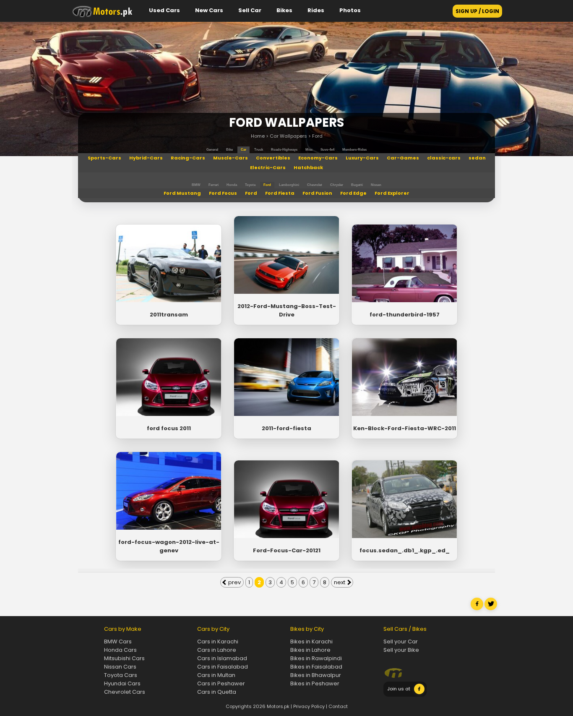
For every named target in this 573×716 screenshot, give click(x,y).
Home (258, 136)
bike (229, 150)
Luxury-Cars (362, 157)
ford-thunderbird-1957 (405, 315)
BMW (196, 185)
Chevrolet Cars (124, 692)
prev (234, 582)
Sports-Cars (104, 157)
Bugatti (357, 185)
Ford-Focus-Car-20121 (286, 550)
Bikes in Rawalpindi (316, 658)
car (243, 150)
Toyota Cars (120, 675)
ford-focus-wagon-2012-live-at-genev (168, 546)
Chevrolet (314, 185)
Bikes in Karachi (311, 641)
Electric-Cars (268, 167)
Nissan (376, 185)
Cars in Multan (216, 675)
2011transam (169, 315)
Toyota (250, 185)
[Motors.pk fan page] (419, 692)
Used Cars (164, 10)
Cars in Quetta (216, 692)
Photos (350, 10)
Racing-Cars (188, 157)
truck (258, 150)
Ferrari (213, 185)
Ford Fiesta (279, 193)
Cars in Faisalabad (222, 667)
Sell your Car (400, 641)
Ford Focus (223, 193)
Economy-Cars (318, 157)
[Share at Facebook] (477, 608)
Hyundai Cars (122, 683)
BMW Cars (118, 641)
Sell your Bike (401, 650)
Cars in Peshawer (221, 683)
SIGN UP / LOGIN (477, 11)
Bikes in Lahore (310, 650)
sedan (477, 157)
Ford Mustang (182, 193)
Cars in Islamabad (222, 658)
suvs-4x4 (327, 150)
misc (309, 150)
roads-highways (284, 150)
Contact (338, 706)
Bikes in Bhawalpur (315, 675)
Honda (232, 185)
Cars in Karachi (217, 641)
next (340, 582)
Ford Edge (353, 193)
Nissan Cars (120, 667)
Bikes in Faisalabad (316, 667)
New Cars (209, 10)
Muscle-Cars (230, 157)
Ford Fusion (317, 193)
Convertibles (273, 157)
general (212, 150)
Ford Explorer (392, 193)
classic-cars (444, 157)
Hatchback (308, 167)
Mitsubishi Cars (124, 658)
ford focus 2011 (169, 428)
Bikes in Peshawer (314, 683)
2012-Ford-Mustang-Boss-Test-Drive (286, 310)
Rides (315, 10)
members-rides (354, 150)
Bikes (284, 10)
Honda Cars (120, 650)
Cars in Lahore (216, 650)
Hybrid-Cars (146, 157)
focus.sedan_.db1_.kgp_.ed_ (404, 550)
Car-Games (403, 157)
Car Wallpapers (288, 136)
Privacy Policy (309, 706)
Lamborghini (289, 185)
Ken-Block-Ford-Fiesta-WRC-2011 (404, 428)
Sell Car (249, 10)
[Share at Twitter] (490, 608)
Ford (317, 136)
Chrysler (336, 185)
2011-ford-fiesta (286, 428)
